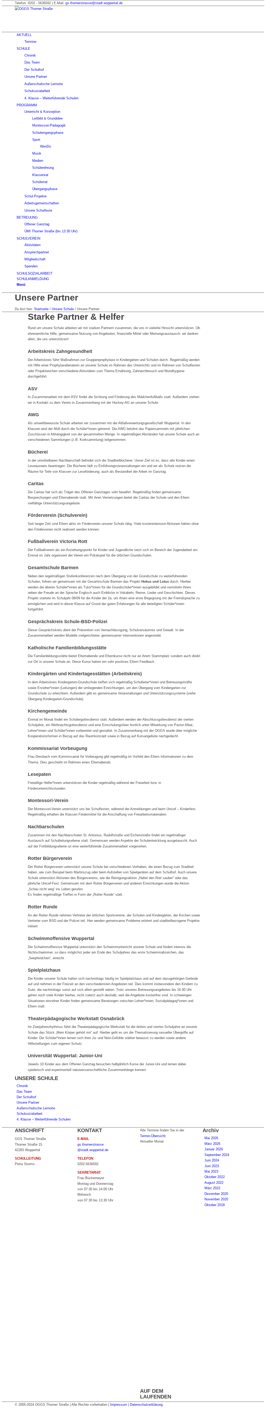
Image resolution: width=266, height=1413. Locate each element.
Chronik (22, 1086)
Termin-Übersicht (152, 1136)
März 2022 (212, 1188)
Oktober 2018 (214, 1205)
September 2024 (216, 1155)
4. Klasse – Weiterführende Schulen (44, 1119)
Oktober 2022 (214, 1177)
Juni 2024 (211, 1160)
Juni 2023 (211, 1166)
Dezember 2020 (216, 1194)
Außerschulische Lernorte (36, 1108)
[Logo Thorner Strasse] (54, 9)
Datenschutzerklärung (146, 1405)
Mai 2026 (211, 1138)
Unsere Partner (46, 297)
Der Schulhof (26, 1097)
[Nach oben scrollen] (3, 1410)
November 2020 (216, 1199)
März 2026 (212, 1144)
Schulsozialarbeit (29, 1114)
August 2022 (213, 1183)
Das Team (24, 1092)
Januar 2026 (213, 1149)
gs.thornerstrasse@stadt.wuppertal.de (94, 3)
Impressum (118, 1405)
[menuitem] (134, 38)
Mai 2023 (211, 1171)
